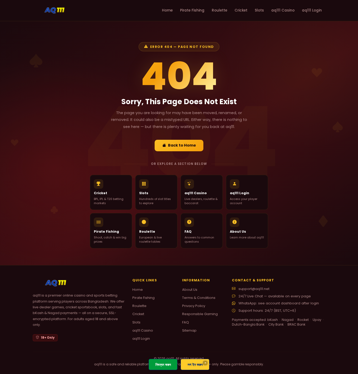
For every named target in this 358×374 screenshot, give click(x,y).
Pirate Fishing (192, 10)
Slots (259, 10)
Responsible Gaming (200, 314)
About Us (189, 289)
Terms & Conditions (198, 297)
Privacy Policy (193, 306)
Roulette (219, 10)
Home (167, 10)
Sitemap (189, 330)
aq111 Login (312, 10)
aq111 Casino (283, 10)
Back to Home (182, 145)
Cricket (241, 10)
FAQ (185, 322)
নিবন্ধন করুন (163, 364)
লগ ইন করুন (195, 364)
